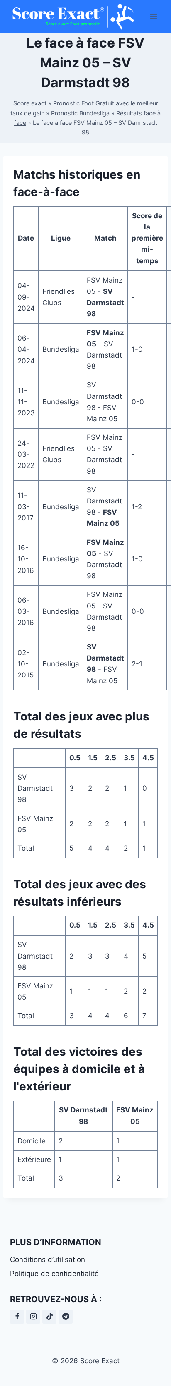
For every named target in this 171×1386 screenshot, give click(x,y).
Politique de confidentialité (54, 1273)
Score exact (29, 103)
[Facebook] (17, 1317)
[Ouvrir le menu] (153, 16)
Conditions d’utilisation (47, 1259)
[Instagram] (33, 1317)
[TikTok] (49, 1317)
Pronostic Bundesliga (80, 113)
